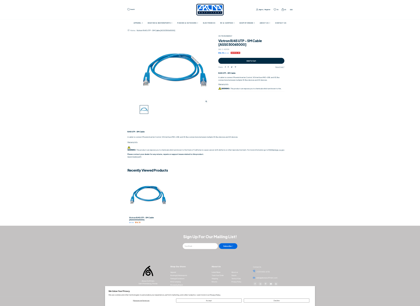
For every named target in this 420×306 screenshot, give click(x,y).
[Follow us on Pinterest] (265, 284)
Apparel (137, 23)
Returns (214, 282)
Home (132, 30)
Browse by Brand (176, 285)
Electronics (209, 23)
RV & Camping (226, 23)
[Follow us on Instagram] (260, 284)
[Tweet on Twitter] (232, 67)
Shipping (215, 278)
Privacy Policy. (215, 295)
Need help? (279, 67)
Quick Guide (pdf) (134, 157)
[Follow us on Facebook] (255, 284)
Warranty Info (223, 84)
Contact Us (280, 23)
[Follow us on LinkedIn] (276, 284)
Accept (209, 300)
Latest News (216, 272)
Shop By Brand (246, 23)
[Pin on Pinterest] (228, 67)
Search (132, 9)
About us (234, 272)
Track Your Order (218, 275)
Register (267, 9)
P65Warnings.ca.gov (276, 150)
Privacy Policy (236, 282)
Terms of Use (236, 278)
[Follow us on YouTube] (271, 284)
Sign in (261, 9)
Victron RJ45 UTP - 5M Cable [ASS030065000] (141, 218)
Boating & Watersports (159, 23)
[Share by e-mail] (235, 67)
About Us (264, 23)
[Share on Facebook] (225, 67)
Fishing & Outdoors (187, 23)
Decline (277, 300)
